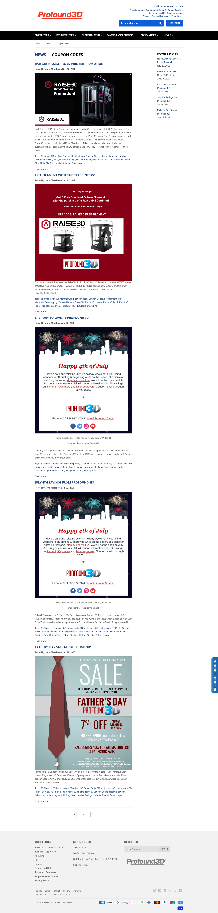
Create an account (175, 13)
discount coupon (109, 156)
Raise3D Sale (47, 163)
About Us (39, 856)
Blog (37, 860)
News (48, 43)
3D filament (46, 463)
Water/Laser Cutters (120, 35)
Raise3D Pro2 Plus (71, 306)
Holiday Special (83, 159)
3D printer (45, 156)
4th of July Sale (100, 467)
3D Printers (42, 35)
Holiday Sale (52, 159)
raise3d (96, 159)
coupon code (81, 298)
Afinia (47, 894)
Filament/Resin (90, 35)
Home (37, 43)
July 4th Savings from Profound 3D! (64, 482)
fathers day (40, 795)
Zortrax (48, 891)
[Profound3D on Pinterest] (165, 891)
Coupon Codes (93, 156)
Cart (177, 23)
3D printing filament (83, 467)
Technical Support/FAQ (46, 851)
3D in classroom (61, 463)
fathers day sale (54, 795)
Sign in (175, 16)
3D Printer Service (121, 628)
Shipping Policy (80, 865)
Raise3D (38, 891)
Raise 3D (79, 302)
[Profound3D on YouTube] (180, 891)
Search (38, 864)
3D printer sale (104, 463)
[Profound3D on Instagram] (170, 891)
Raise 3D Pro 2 (110, 302)
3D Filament (57, 894)
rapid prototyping (63, 163)
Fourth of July (58, 470)
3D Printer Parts (88, 463)
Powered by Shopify (63, 902)
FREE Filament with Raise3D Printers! (65, 175)
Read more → (41, 169)
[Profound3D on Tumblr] (175, 891)
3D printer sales (120, 463)
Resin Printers (65, 35)
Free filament (110, 298)
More (167, 35)
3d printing (46, 298)
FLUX (68, 894)
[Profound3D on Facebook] (159, 891)
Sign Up (164, 849)
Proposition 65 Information (47, 876)
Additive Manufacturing (74, 156)
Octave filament (66, 302)
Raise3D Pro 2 (108, 159)
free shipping (51, 302)
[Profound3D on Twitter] (154, 891)
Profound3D (47, 902)
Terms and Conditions (45, 872)
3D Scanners (149, 35)
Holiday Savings (67, 159)
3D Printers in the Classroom (49, 847)
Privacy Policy (42, 880)
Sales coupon (78, 163)
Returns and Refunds (45, 868)
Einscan (38, 894)
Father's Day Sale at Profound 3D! (63, 647)
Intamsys (77, 891)
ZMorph (57, 891)
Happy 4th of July (74, 470)
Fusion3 (66, 891)
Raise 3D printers (93, 302)
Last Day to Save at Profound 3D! (62, 318)
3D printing (56, 156)
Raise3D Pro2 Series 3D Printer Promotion (69, 64)
